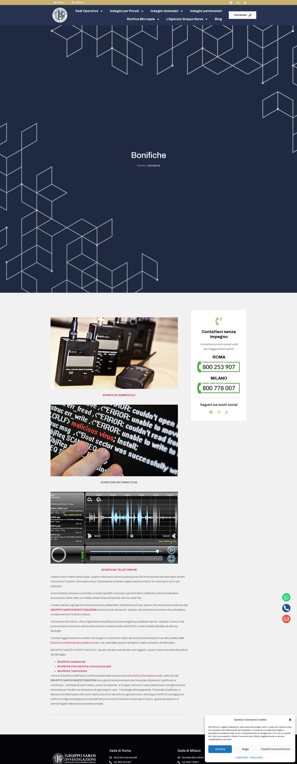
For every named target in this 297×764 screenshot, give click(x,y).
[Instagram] (238, 2)
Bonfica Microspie (141, 19)
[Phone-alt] (286, 608)
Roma (61, 2)
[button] (290, 719)
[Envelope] (286, 619)
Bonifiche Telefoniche (72, 671)
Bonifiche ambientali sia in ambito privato (75, 642)
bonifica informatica (143, 675)
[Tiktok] (245, 2)
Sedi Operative (86, 11)
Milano (79, 2)
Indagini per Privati (124, 11)
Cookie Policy (241, 757)
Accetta (220, 749)
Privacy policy (256, 757)
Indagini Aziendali (164, 11)
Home (141, 165)
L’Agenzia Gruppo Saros (185, 19)
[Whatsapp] (286, 597)
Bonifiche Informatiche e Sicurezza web (84, 666)
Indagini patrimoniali (206, 11)
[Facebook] (231, 2)
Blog (218, 19)
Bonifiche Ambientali (71, 661)
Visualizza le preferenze (275, 749)
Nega (245, 749)
